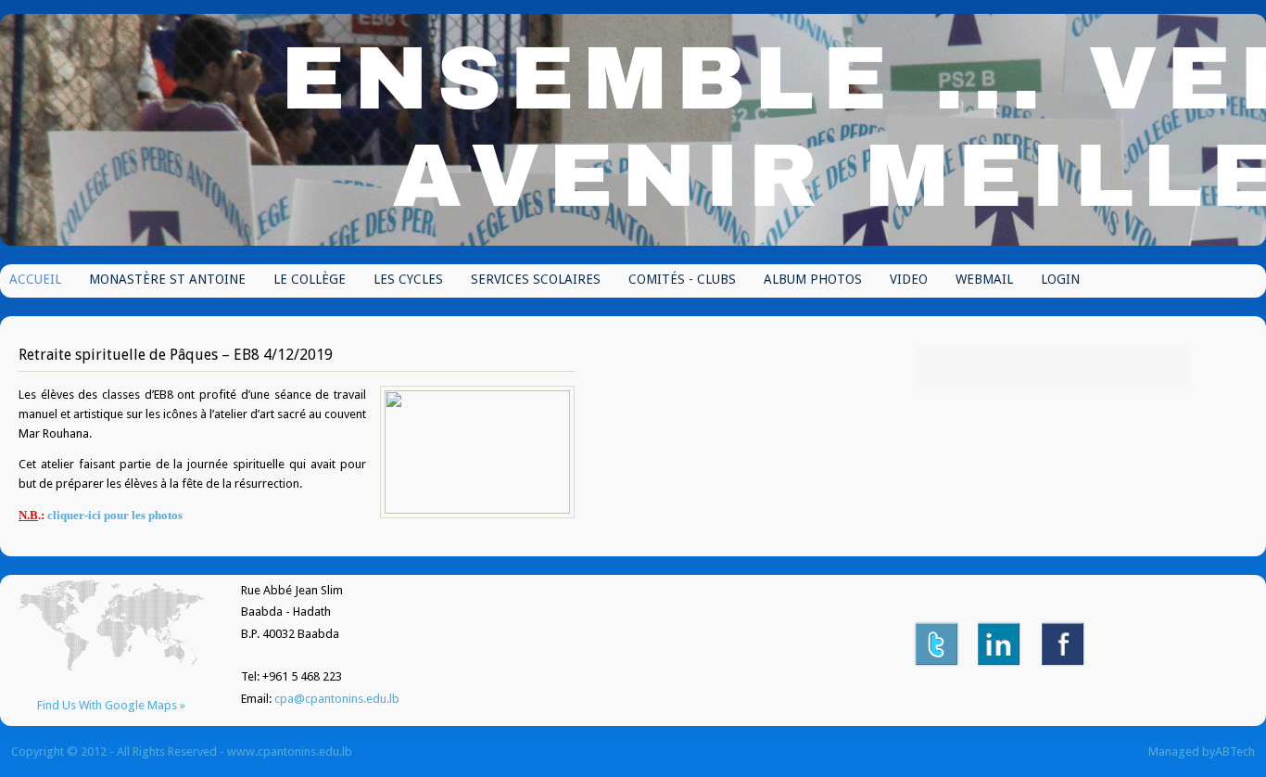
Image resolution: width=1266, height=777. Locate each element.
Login (1060, 279)
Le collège (309, 279)
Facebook (1064, 644)
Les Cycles (408, 279)
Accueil (35, 279)
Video (909, 279)
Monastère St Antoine (167, 279)
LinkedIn (1000, 644)
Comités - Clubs (682, 279)
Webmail (984, 279)
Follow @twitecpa (936, 644)
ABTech (1235, 751)
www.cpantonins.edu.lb (289, 751)
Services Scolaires (536, 279)
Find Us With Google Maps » (111, 705)
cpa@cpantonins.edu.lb (336, 699)
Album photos (813, 279)
